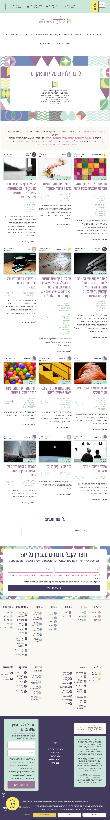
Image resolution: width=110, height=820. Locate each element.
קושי (38, 141)
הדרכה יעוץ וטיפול (30, 208)
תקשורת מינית (99, 216)
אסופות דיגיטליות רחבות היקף (77, 138)
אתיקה (31, 398)
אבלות (52, 141)
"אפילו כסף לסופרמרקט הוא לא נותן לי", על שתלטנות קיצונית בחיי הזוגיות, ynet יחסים (20, 190)
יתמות (44, 141)
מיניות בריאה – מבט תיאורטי (95, 468)
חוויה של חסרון (26, 141)
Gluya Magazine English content (65, 317)
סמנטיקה (101, 409)
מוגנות (102, 405)
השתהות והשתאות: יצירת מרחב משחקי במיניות (21, 390)
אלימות (31, 203)
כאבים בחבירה (29, 483)
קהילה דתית (65, 201)
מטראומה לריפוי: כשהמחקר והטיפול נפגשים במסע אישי (90, 186)
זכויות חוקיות (28, 293)
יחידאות (67, 196)
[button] (3, 795)
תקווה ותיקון (56, 144)
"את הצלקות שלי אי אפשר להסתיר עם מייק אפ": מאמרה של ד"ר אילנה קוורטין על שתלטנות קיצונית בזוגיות (91, 287)
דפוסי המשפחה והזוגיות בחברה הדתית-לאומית (57, 186)
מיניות (11, 34)
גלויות (96, 667)
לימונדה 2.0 (23, 807)
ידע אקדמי (100, 203)
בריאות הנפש (29, 205)
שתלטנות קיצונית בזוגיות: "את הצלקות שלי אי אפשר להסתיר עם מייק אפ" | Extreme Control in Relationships (56, 287)
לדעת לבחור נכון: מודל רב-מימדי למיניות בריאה (56, 390)
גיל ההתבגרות (99, 400)
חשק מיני (100, 201)
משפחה (66, 198)
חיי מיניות (97, 359)
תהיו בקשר (22, 667)
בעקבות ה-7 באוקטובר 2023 (89, 131)
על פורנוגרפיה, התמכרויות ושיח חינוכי (91, 390)
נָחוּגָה (57, 43)
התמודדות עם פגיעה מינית (99, 197)
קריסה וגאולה (42, 144)
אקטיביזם (101, 304)
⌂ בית (101, 34)
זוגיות (31, 34)
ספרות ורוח (43, 34)
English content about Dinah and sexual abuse (63, 307)
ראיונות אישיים (52, 138)
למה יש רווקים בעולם (59, 466)
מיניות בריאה (100, 205)
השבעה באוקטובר (61, 34)
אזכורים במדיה (28, 155)
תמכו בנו (28, 815)
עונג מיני (102, 207)
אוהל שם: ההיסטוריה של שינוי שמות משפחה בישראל (21, 283)
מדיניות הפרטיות (22, 575)
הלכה (21, 34)
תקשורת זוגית (99, 213)
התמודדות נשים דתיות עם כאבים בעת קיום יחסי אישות (21, 470)
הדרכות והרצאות (38, 669)
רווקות (67, 477)
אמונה (66, 144)
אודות (91, 34)
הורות (67, 43)
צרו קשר (46, 43)
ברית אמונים (79, 34)
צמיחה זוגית (100, 209)
